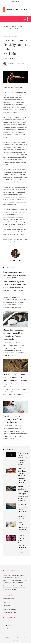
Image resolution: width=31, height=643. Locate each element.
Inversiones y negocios (10, 36)
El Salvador (6, 605)
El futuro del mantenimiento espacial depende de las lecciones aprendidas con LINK (23, 511)
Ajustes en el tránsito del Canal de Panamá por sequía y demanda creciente (15, 377)
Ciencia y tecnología (9, 598)
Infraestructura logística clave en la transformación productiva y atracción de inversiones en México (14, 587)
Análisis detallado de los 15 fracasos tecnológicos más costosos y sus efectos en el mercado (23, 493)
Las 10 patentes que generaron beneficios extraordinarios (12, 419)
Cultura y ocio (7, 602)
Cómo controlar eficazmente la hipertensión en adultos (22, 527)
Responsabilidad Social (9, 612)
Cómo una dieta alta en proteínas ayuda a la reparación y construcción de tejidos (22, 475)
